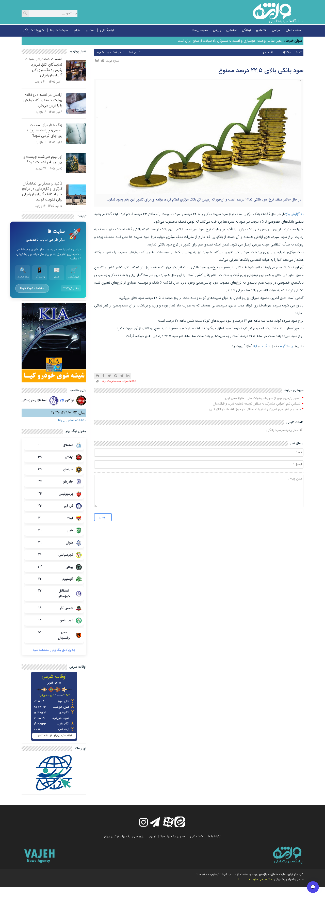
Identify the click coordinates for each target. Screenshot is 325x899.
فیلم (77, 30)
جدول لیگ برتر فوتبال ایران (167, 836)
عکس (90, 30)
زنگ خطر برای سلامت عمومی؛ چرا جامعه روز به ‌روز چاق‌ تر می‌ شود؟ (44, 130)
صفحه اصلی (293, 30)
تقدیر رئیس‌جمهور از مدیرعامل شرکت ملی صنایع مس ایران (262, 398)
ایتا (255, 346)
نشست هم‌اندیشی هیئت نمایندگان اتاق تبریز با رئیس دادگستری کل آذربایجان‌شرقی (43, 67)
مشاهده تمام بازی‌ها (72, 420)
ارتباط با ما (214, 836)
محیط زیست (200, 30)
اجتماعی (231, 30)
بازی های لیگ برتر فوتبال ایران (124, 836)
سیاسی (276, 30)
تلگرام (266, 346)
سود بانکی (273, 430)
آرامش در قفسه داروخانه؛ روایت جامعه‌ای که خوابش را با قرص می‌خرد (42, 100)
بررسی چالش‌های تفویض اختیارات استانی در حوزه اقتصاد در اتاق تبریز (255, 409)
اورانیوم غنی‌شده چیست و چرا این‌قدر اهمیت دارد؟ (42, 159)
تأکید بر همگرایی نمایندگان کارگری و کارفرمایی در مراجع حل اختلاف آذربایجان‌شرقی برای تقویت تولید (42, 191)
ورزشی (217, 30)
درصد (286, 430)
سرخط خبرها (59, 30)
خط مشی (196, 836)
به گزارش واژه (294, 214)
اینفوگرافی (107, 30)
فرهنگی (246, 30)
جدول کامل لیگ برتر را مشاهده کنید (54, 650)
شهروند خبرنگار (33, 30)
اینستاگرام (287, 346)
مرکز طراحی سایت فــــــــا (255, 879)
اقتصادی (261, 30)
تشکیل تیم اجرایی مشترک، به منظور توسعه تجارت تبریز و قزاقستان (257, 404)
